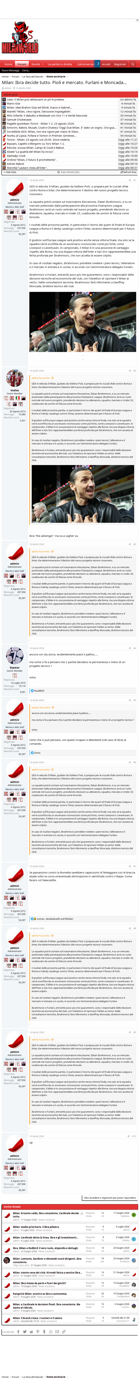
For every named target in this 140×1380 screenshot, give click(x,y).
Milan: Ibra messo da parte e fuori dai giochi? (39, 1283)
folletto (125, 1240)
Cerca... (26, 70)
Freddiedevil (123, 1296)
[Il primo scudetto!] (18, 398)
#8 (134, 928)
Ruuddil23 (124, 1285)
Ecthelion (124, 1261)
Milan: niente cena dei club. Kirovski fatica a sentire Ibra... (47, 1272)
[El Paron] (12, 212)
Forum (22, 64)
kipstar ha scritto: (41, 707)
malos (15, 390)
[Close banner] (137, 20)
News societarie (47, 1219)
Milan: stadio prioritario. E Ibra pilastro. (36, 1227)
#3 (134, 544)
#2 (134, 370)
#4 (134, 648)
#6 (134, 762)
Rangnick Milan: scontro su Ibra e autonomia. (40, 1293)
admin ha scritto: (41, 378)
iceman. (125, 1307)
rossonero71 (122, 1320)
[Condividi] (130, 180)
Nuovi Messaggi (10, 70)
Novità (36, 64)
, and (55, 918)
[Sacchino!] (15, 218)
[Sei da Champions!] (18, 212)
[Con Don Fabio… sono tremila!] (24, 212)
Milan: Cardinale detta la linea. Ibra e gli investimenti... (46, 1237)
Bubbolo (125, 1216)
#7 (134, 866)
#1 (134, 180)
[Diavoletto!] (6, 212)
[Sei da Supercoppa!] (9, 218)
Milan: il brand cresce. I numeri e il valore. (38, 1318)
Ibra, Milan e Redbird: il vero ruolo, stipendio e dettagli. (45, 1248)
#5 (134, 700)
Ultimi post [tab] (11, 94)
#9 (134, 1032)
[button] (42, 64)
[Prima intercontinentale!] (21, 218)
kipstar (15, 667)
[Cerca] (132, 64)
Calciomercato (86, 64)
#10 (134, 1136)
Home (8, 64)
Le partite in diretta (60, 64)
